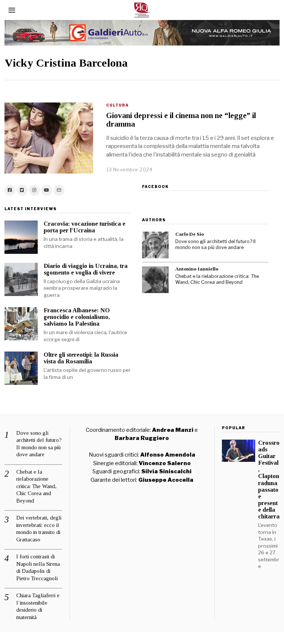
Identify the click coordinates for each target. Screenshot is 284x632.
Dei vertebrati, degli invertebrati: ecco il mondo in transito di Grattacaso (38, 528)
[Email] (58, 190)
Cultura (117, 105)
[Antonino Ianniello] (155, 279)
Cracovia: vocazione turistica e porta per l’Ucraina (84, 227)
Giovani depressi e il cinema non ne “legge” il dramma (181, 119)
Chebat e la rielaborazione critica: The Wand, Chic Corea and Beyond (217, 279)
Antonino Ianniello (196, 269)
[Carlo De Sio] (155, 245)
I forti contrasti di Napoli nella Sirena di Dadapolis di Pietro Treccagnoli (38, 567)
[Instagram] (34, 190)
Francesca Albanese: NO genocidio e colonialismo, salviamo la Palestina (77, 317)
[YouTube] (46, 190)
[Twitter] (22, 190)
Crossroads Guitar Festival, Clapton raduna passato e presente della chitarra (269, 479)
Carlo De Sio (189, 234)
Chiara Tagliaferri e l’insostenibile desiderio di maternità (38, 606)
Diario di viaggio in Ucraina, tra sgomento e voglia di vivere (86, 269)
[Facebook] (10, 190)
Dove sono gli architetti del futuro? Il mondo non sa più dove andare (215, 245)
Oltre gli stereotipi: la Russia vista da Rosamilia (81, 358)
